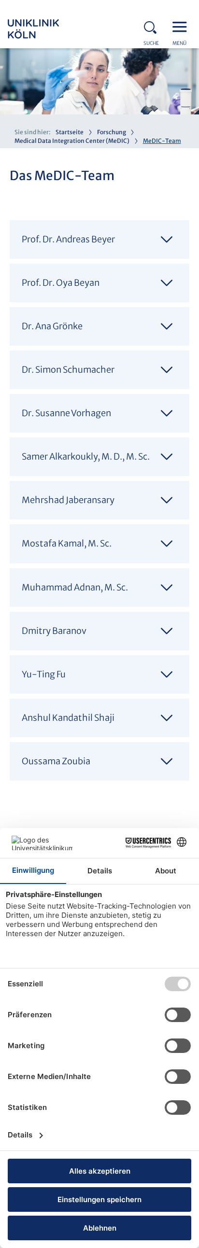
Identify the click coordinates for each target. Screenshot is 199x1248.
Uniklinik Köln (46, 29)
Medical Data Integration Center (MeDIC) (71, 140)
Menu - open (182, 26)
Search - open (153, 26)
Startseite (70, 132)
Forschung (111, 132)
